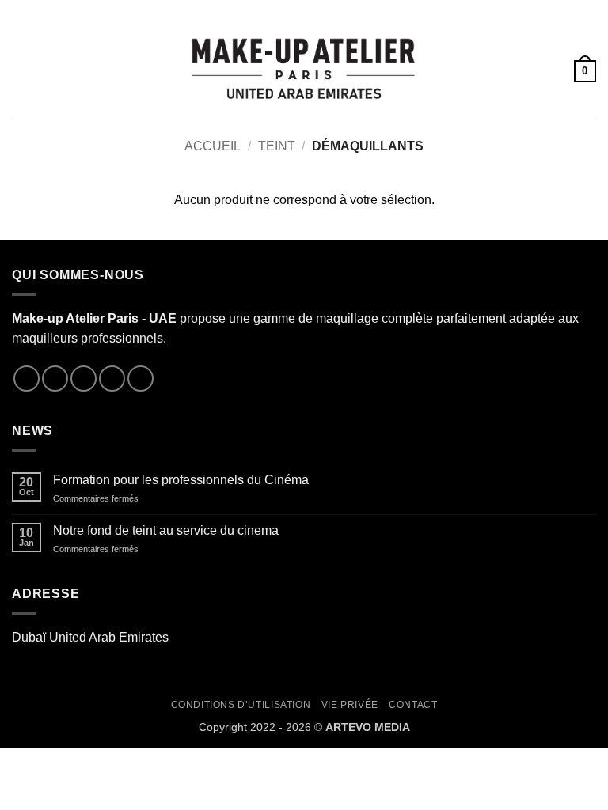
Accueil (212, 146)
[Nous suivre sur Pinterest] (140, 378)
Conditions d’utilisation (241, 704)
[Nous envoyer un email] (112, 378)
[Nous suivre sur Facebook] (26, 378)
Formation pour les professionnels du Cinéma (181, 479)
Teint (276, 146)
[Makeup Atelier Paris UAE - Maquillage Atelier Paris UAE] (304, 70)
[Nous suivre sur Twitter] (83, 378)
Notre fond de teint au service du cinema (166, 530)
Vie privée (349, 704)
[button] (21, 70)
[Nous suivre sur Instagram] (55, 378)
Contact (413, 704)
